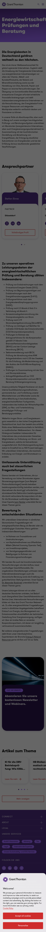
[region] (23, 902)
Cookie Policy (8, 908)
